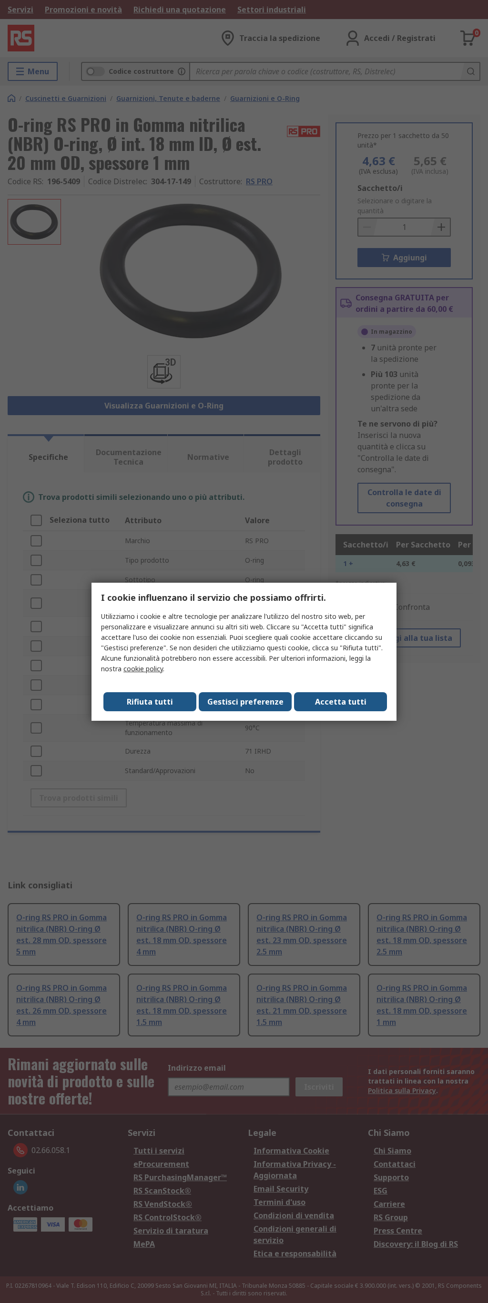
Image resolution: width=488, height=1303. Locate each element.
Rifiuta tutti (150, 701)
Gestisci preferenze (245, 701)
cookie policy (143, 668)
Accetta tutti (340, 701)
